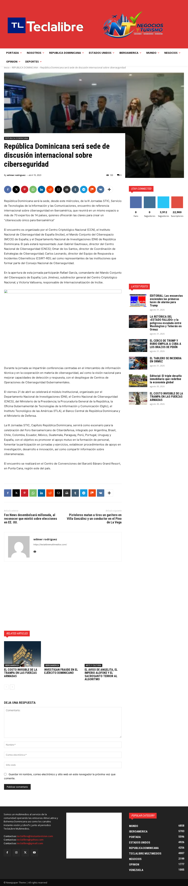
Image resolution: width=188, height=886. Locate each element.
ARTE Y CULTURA (93, 665)
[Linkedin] (41, 189)
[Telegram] (83, 189)
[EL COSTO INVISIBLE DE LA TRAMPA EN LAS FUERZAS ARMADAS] (22, 654)
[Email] (58, 189)
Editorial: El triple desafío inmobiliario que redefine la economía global (166, 379)
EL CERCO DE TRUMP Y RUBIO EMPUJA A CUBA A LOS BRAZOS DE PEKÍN (165, 344)
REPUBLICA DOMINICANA (25, 67)
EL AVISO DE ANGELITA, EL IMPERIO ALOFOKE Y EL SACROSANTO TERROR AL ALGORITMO (101, 674)
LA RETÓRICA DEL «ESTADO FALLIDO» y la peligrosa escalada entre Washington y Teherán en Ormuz (166, 323)
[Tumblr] (75, 189)
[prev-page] (6, 687)
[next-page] (12, 687)
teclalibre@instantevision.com (35, 836)
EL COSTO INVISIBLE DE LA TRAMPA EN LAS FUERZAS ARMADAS (20, 673)
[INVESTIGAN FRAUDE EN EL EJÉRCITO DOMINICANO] (62, 654)
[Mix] (92, 189)
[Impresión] (66, 189)
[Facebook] (7, 189)
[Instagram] (16, 852)
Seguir (149, 197)
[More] (109, 189)
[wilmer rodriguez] (19, 547)
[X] (16, 189)
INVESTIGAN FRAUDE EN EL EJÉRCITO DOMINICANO (61, 671)
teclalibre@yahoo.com (30, 839)
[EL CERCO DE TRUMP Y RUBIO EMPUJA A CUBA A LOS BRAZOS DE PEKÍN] (138, 345)
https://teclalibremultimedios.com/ (50, 544)
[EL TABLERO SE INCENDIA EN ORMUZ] (138, 363)
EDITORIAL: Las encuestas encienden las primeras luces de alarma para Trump (166, 300)
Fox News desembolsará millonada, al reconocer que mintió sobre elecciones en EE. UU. (30, 518)
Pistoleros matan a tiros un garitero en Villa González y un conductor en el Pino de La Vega (94, 518)
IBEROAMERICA (12, 665)
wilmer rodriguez (16, 175)
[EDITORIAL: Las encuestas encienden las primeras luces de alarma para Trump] (138, 300)
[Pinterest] (24, 189)
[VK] (100, 189)
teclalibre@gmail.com (30, 843)
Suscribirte (177, 197)
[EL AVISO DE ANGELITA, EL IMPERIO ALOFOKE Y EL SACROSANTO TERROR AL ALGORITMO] (103, 654)
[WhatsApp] (33, 189)
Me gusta (135, 197)
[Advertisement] (63, 596)
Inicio (7, 67)
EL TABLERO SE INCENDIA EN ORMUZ (166, 360)
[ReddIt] (50, 189)
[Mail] (34, 550)
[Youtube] (34, 852)
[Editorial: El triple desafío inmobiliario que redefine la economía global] (138, 380)
